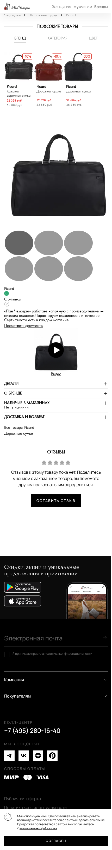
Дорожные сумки (43, 15)
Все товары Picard (19, 427)
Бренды (101, 6)
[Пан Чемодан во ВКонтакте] (23, 755)
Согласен (56, 841)
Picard (71, 15)
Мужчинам (82, 6)
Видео (56, 374)
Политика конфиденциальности (35, 807)
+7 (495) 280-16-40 (32, 730)
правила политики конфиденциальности (61, 653)
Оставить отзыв (56, 500)
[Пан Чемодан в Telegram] (9, 755)
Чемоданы (12, 15)
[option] (19, 80)
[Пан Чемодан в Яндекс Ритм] (52, 755)
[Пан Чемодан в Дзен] (38, 755)
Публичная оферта (22, 798)
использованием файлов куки (38, 828)
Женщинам (61, 6)
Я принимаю (52, 654)
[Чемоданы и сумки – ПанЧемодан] (17, 6)
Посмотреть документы (23, 326)
